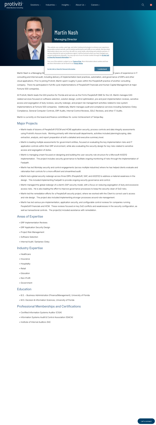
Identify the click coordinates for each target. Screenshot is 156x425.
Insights (44, 417)
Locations (58, 398)
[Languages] (151, 5)
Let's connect (146, 421)
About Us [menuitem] (80, 5)
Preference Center (62, 405)
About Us (44, 398)
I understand (102, 69)
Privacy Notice (78, 63)
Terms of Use (77, 61)
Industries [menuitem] (50, 5)
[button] (143, 5)
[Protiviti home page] (16, 401)
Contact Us (45, 411)
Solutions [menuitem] (34, 5)
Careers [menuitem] (94, 5)
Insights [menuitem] (65, 5)
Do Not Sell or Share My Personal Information (61, 69)
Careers (43, 405)
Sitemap (57, 411)
